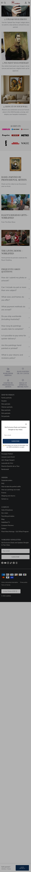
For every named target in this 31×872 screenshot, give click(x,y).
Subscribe (16, 441)
